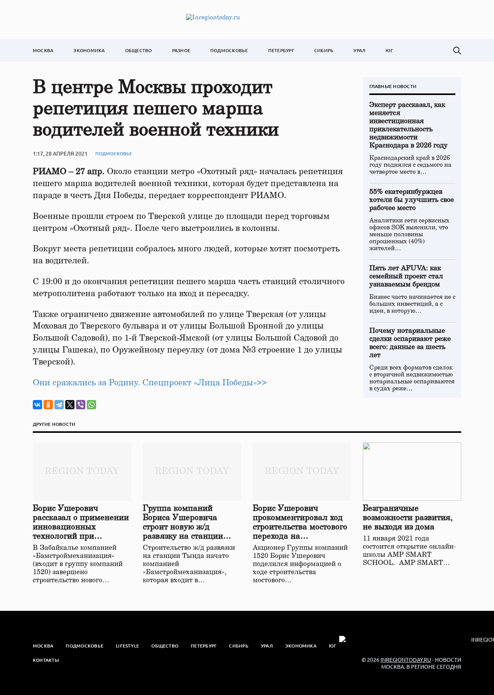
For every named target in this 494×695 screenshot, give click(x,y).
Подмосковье (229, 50)
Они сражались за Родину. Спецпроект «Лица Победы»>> (150, 382)
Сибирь (323, 50)
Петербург (281, 50)
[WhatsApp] (91, 404)
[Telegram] (59, 404)
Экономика (89, 50)
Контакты (46, 660)
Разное (181, 50)
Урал (359, 50)
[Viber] (80, 404)
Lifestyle (127, 645)
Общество (138, 50)
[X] (69, 404)
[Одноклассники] (48, 404)
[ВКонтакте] (37, 404)
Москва (43, 50)
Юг (389, 50)
